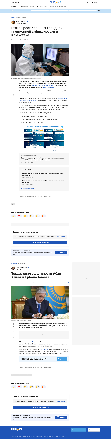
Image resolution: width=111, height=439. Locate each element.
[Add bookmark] (13, 100)
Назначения (21, 263)
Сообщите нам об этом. (44, 196)
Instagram (62, 252)
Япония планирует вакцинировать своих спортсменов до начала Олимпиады (42, 174)
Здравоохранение (53, 6)
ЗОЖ (36, 6)
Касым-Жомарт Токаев (25, 375)
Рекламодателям (93, 430)
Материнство (62, 6)
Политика (14, 263)
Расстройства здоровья (27, 6)
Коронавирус (43, 6)
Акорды (35, 342)
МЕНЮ (17, 2)
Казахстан (14, 375)
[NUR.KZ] (55, 2)
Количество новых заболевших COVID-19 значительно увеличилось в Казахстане (44, 181)
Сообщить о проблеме (78, 430)
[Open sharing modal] (13, 95)
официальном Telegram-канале (42, 85)
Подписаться (62, 359)
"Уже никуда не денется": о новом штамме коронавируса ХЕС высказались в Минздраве (43, 159)
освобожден (45, 349)
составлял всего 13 (49, 87)
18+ (13, 204)
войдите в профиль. (60, 236)
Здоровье (14, 6)
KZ (88, 2)
